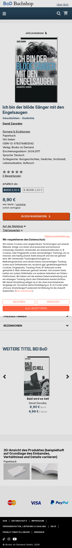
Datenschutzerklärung (57, 236)
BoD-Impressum (24, 291)
